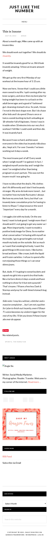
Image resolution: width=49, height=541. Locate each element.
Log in (40, 535)
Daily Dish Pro (32, 532)
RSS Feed (7, 456)
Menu (24, 22)
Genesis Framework (15, 535)
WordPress (31, 535)
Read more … (34, 382)
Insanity (7, 55)
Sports (8, 342)
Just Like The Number (24, 9)
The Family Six (19, 342)
